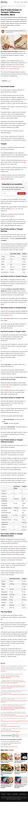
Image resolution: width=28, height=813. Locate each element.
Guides (21, 2)
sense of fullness (6, 386)
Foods (18, 2)
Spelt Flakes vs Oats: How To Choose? (20, 773)
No (17, 735)
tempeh (3, 177)
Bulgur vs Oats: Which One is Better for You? (7, 761)
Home (15, 2)
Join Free (21, 193)
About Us (4, 794)
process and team (14, 746)
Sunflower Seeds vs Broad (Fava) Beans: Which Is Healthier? (7, 786)
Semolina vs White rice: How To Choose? (20, 761)
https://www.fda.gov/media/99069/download (10, 726)
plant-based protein (7, 315)
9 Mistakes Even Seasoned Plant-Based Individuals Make (7, 774)
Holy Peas (4, 2)
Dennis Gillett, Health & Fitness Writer (15, 30)
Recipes (25, 2)
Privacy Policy (15, 794)
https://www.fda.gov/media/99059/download (10, 731)
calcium (13, 208)
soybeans (24, 160)
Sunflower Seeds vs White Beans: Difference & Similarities (21, 786)
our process (3, 671)
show (9, 80)
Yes (13, 735)
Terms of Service (22, 794)
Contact (8, 794)
